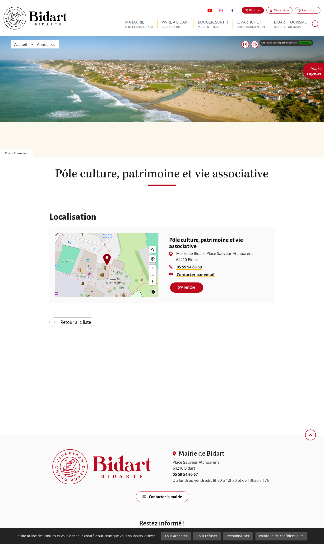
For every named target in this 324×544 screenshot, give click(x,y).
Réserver (255, 10)
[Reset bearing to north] (152, 281)
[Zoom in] (152, 268)
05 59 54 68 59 (189, 267)
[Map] (106, 265)
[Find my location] (152, 258)
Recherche (315, 24)
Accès (314, 70)
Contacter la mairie (165, 497)
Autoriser (305, 42)
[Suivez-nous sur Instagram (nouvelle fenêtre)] (221, 10)
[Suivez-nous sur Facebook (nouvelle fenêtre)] (232, 10)
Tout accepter (176, 536)
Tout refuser (207, 536)
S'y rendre (190, 287)
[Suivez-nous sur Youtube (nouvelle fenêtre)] (210, 10)
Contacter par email (196, 274)
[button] (255, 44)
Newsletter (283, 10)
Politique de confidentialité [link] (281, 536)
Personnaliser (238, 536)
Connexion (309, 10)
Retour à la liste (75, 322)
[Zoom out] (152, 275)
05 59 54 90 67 (185, 474)
